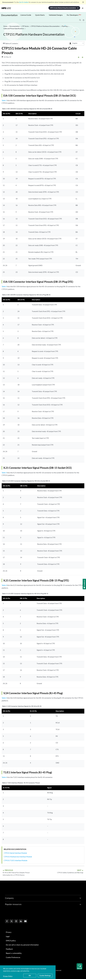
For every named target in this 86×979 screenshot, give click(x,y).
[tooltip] (70, 43)
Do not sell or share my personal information (22, 945)
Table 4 (4, 585)
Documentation (9, 15)
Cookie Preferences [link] (13, 957)
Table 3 (4, 473)
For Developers (74, 15)
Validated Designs (56, 15)
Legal (8, 936)
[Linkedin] (21, 921)
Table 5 (4, 698)
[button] (79, 966)
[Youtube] (25, 921)
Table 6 (4, 777)
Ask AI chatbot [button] (24, 2)
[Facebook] (7, 921)
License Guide (25, 15)
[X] (11, 921)
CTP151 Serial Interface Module (15, 853)
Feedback (9, 949)
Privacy (8, 932)
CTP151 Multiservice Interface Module (18, 857)
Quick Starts (40, 15)
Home (5, 26)
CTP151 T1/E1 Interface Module (15, 860)
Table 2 (4, 286)
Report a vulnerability (14, 953)
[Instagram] (16, 921)
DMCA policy (11, 941)
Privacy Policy (7, 976)
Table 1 (4, 100)
